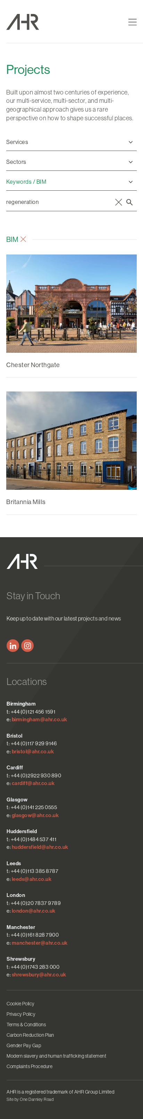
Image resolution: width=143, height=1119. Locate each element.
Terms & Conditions (26, 1024)
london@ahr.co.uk (34, 911)
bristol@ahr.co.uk (33, 751)
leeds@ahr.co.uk (32, 879)
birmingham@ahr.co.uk (39, 719)
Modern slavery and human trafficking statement (56, 1056)
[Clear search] (118, 202)
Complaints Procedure (29, 1066)
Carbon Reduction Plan (30, 1035)
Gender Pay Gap (24, 1045)
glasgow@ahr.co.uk (35, 815)
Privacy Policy (21, 1014)
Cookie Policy (21, 1003)
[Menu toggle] (132, 22)
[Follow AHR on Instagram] (27, 645)
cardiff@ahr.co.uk (33, 783)
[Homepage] (37, 22)
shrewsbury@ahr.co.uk (39, 975)
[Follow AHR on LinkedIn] (13, 645)
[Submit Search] (129, 202)
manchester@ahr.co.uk (40, 943)
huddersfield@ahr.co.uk (40, 847)
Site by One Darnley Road (30, 1099)
